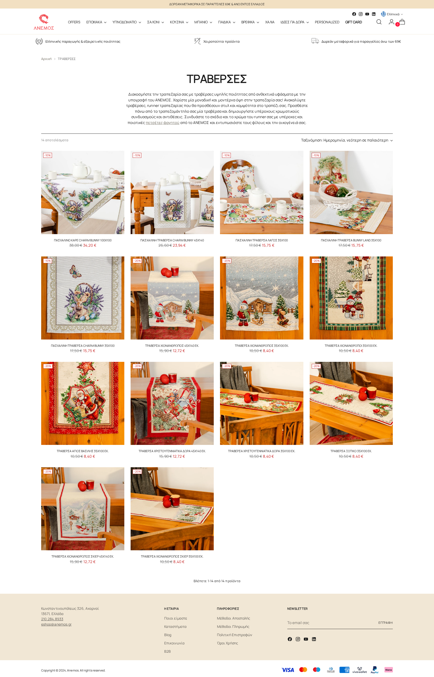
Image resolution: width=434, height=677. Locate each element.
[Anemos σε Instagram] (298, 640)
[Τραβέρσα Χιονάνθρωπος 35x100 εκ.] (261, 298)
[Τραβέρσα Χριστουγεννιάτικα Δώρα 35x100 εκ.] (261, 403)
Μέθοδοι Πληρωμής (233, 626)
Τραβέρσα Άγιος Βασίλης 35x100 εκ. (83, 451)
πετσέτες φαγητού (162, 122)
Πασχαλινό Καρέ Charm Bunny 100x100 (83, 240)
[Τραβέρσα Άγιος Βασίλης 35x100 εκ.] (82, 403)
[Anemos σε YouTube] (367, 14)
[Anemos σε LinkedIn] (373, 14)
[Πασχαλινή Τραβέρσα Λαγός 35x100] (261, 192)
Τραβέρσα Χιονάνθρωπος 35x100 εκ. (262, 346)
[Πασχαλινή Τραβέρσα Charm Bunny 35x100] (82, 298)
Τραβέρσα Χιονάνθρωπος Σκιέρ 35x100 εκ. (172, 556)
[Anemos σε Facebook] (290, 640)
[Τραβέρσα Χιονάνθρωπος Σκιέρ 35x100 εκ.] (172, 508)
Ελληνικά (393, 14)
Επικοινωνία (174, 643)
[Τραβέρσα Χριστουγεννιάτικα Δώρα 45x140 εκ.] (172, 403)
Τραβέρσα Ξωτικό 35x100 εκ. (351, 451)
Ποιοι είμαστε (175, 618)
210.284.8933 (52, 619)
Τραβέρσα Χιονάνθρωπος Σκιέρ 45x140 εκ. (82, 556)
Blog (167, 634)
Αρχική (46, 58)
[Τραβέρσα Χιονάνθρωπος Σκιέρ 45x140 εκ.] (82, 508)
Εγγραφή (385, 623)
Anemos (72, 670)
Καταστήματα (175, 626)
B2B (167, 651)
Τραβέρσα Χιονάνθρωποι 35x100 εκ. (351, 346)
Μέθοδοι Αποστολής (233, 618)
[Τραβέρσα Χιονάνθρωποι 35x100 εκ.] (351, 298)
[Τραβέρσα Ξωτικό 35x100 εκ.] (351, 403)
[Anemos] (44, 22)
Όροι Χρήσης (227, 643)
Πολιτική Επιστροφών (234, 634)
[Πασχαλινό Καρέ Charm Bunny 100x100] (82, 192)
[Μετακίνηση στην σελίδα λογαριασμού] (390, 22)
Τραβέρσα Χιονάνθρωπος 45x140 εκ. (172, 346)
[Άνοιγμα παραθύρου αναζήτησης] (379, 22)
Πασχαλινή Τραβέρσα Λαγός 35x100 (262, 240)
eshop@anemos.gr (56, 624)
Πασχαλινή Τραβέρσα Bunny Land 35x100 (351, 240)
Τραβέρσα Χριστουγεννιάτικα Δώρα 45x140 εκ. (172, 451)
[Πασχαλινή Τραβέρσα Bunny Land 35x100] (351, 192)
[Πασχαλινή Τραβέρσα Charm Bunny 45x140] (172, 192)
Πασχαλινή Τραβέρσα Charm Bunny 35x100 (83, 346)
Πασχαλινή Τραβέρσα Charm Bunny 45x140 (172, 240)
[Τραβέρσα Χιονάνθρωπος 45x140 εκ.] (172, 298)
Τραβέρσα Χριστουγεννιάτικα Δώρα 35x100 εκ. (261, 451)
